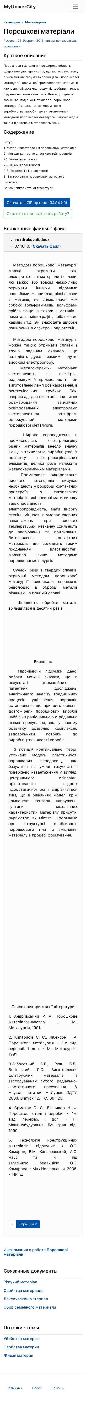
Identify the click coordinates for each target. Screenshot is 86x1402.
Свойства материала (23, 1290)
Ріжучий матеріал (20, 1282)
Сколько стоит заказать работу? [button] (38, 213)
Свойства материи (21, 1347)
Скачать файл (46, 246)
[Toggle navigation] (75, 6)
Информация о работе (36, 1252)
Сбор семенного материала (30, 1307)
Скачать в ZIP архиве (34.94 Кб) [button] (37, 202)
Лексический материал (26, 1298)
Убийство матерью (22, 1338)
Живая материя (18, 1355)
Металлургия (35, 22)
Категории (12, 22)
